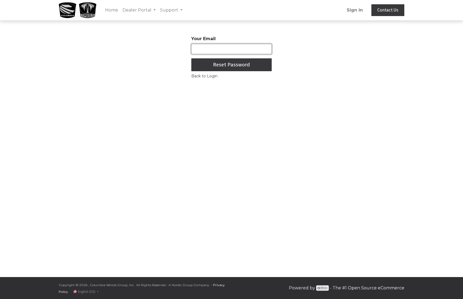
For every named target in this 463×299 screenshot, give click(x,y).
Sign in (355, 10)
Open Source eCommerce (376, 287)
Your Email (203, 38)
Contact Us (387, 10)
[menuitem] (111, 10)
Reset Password (231, 65)
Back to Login (204, 76)
